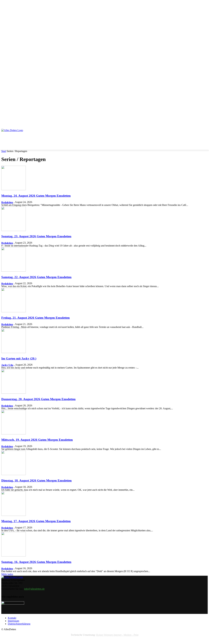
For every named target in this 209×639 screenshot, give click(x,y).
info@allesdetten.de (34, 588)
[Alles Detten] (15, 134)
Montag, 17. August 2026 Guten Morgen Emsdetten (36, 521)
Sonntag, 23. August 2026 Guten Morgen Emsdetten (36, 236)
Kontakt (12, 617)
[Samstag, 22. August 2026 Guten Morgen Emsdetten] (13, 270)
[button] (204, 119)
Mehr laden (7, 574)
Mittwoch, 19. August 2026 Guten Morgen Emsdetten (37, 439)
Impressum (13, 620)
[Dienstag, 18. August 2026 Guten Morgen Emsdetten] (13, 474)
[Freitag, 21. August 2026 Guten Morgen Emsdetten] (13, 311)
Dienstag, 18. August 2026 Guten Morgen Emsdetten (36, 480)
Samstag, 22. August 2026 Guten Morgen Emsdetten (36, 277)
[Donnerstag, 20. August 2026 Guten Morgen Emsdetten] (13, 392)
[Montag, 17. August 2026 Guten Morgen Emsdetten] (13, 515)
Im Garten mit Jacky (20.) (18, 358)
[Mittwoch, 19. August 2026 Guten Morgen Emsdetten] (13, 433)
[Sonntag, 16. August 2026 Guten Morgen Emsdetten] (13, 555)
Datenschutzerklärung (19, 623)
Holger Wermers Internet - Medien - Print (117, 634)
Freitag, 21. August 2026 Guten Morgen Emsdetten (35, 317)
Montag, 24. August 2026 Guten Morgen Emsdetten (36, 195)
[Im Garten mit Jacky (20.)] (13, 352)
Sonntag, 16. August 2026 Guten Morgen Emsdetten (36, 562)
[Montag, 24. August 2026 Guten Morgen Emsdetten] (13, 189)
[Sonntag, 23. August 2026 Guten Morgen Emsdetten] (13, 230)
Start (3, 151)
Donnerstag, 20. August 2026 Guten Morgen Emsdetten (38, 399)
